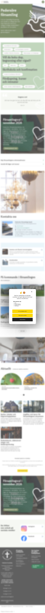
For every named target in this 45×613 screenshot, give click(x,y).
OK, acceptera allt (22, 311)
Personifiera (22, 319)
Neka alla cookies (22, 315)
